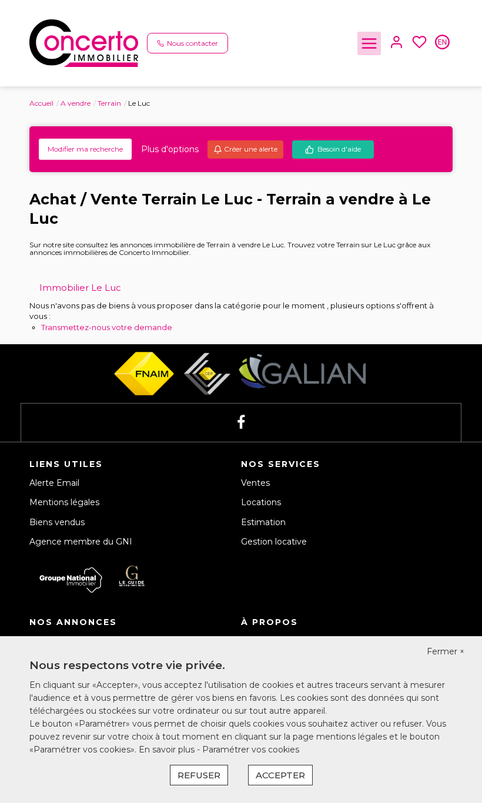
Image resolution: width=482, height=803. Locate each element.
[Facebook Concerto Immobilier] (241, 422)
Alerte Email (54, 483)
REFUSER (199, 775)
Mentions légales (64, 502)
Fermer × (445, 651)
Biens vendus (57, 522)
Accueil (41, 103)
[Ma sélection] (419, 43)
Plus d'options (170, 149)
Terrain (109, 103)
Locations (261, 502)
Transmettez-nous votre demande (106, 327)
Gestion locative (274, 541)
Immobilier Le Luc (80, 287)
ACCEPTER (280, 775)
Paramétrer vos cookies (250, 749)
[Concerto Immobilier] (83, 42)
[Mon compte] (396, 43)
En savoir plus (168, 749)
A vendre (76, 103)
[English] (442, 43)
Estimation (263, 522)
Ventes (255, 483)
